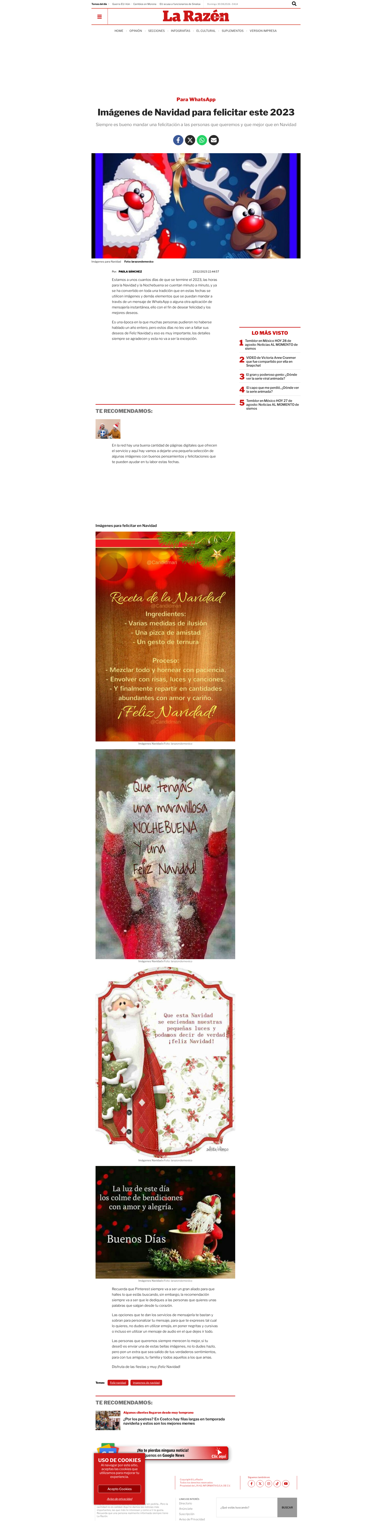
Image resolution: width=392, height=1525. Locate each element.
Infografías (180, 30)
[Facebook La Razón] (178, 140)
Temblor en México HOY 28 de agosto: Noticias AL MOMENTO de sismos (271, 344)
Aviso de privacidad (119, 1499)
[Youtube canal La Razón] (285, 1483)
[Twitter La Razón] (190, 140)
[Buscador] (294, 4)
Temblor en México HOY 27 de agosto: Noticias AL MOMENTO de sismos (272, 404)
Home (119, 30)
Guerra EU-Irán (121, 4)
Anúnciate (186, 1508)
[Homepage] (196, 15)
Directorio (185, 1503)
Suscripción (186, 1514)
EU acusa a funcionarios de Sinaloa (180, 4)
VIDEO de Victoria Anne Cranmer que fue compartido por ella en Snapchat (271, 361)
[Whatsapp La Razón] (202, 140)
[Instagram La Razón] (268, 1483)
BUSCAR (287, 1507)
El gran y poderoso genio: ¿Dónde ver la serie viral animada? (271, 376)
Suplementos (233, 30)
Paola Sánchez (130, 271)
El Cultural (206, 30)
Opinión (135, 30)
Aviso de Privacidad (192, 1519)
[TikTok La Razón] (277, 1483)
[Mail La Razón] (214, 140)
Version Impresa (263, 30)
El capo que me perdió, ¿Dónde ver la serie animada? (272, 389)
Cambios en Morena (144, 4)
